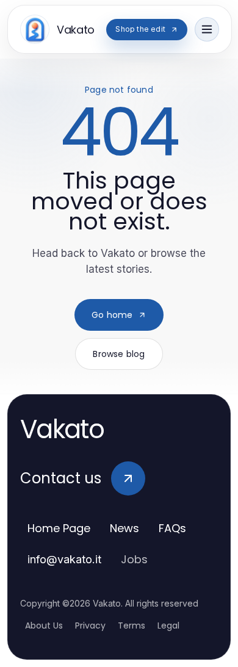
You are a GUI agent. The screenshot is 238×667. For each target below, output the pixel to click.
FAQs (172, 528)
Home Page (58, 528)
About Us (44, 625)
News (124, 528)
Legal (168, 625)
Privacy (90, 625)
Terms (131, 625)
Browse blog (119, 354)
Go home (112, 315)
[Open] (207, 29)
